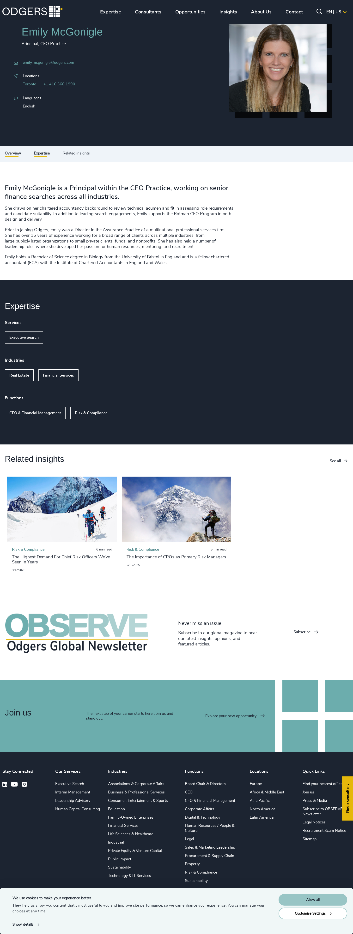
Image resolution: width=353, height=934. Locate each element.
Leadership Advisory (72, 801)
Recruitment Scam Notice (324, 831)
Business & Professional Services (136, 792)
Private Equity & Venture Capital (135, 851)
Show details (22, 924)
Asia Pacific (260, 801)
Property (192, 864)
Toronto (29, 84)
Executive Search (24, 337)
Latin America (262, 817)
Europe (256, 784)
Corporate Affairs (199, 809)
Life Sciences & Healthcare (130, 834)
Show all (57, 337)
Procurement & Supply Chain (209, 856)
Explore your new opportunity (230, 716)
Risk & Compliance (91, 413)
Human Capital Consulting (77, 809)
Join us (308, 792)
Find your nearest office (322, 784)
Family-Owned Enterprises (130, 817)
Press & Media (315, 801)
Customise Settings (310, 913)
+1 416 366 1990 (59, 84)
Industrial (116, 842)
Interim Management (72, 792)
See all (335, 461)
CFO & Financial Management (35, 413)
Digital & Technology (202, 817)
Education (116, 809)
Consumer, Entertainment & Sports (138, 801)
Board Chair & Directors (205, 784)
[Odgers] (32, 12)
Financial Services (58, 375)
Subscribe (301, 632)
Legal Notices (314, 822)
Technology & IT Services (129, 876)
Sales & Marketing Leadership (210, 847)
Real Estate (19, 375)
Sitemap (309, 839)
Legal (189, 839)
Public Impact (119, 859)
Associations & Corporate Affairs (136, 784)
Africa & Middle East (267, 792)
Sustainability (119, 867)
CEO (189, 792)
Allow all (313, 900)
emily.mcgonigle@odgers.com (48, 63)
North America (262, 809)
